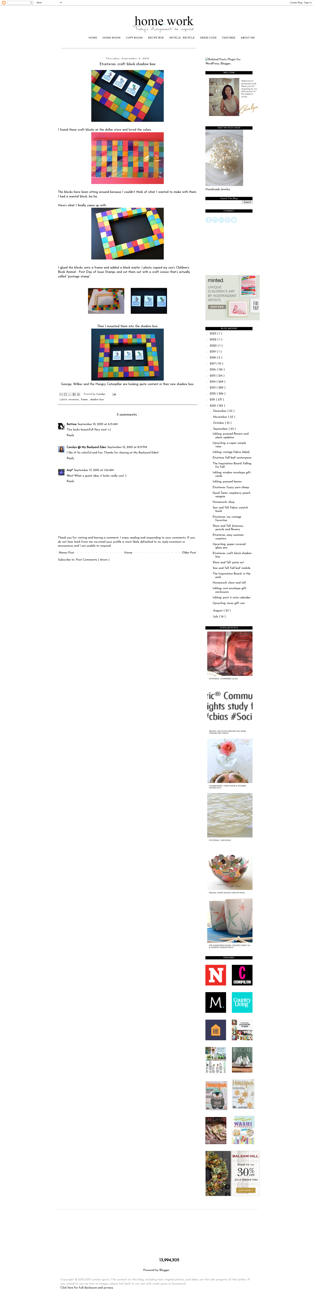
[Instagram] (215, 222)
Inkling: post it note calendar (232, 597)
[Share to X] (70, 394)
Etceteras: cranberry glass (223, 679)
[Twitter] (234, 222)
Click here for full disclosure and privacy (86, 1287)
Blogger (164, 1270)
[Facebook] (208, 222)
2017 (213, 363)
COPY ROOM (134, 38)
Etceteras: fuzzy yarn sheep (231, 487)
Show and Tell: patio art (228, 562)
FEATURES (228, 38)
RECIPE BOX (156, 38)
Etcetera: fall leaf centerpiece (232, 457)
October (219, 423)
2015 (213, 375)
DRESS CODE (208, 38)
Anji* (70, 470)
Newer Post (66, 552)
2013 (213, 387)
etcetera (74, 399)
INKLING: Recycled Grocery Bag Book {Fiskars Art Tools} (227, 732)
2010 (213, 405)
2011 (213, 399)
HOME (93, 38)
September (221, 429)
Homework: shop (224, 502)
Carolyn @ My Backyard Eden (86, 447)
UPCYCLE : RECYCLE (182, 38)
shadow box (97, 399)
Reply (70, 435)
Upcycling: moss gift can (229, 603)
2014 (213, 381)
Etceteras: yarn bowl (220, 840)
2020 (214, 345)
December (220, 411)
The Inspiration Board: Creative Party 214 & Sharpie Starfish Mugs (229, 946)
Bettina (71, 424)
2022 (213, 339)
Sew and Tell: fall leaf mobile (231, 568)
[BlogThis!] (65, 394)
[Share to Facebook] (74, 394)
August (218, 610)
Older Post (189, 552)
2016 (213, 369)
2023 (213, 333)
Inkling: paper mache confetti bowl (227, 893)
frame (85, 399)
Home (128, 552)
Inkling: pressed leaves (227, 481)
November (220, 417)
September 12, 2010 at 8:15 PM (127, 447)
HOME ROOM (111, 38)
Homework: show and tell (229, 582)
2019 (213, 351)
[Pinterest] (227, 222)
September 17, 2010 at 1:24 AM (94, 470)
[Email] (221, 222)
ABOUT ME (248, 38)
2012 (213, 393)
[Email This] (61, 394)
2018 (213, 357)
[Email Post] (113, 394)
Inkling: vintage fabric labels (231, 452)
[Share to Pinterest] (78, 394)
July (216, 616)
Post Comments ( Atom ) (93, 559)
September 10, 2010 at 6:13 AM (98, 424)
